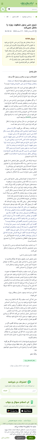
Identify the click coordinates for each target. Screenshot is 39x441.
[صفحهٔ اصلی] (36, 16)
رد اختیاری (20, 437)
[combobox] (23, 9)
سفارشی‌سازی (5, 438)
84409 (28, 117)
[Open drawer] (2, 3)
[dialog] (19, 433)
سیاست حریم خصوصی (15, 421)
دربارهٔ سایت (27, 421)
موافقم (31, 437)
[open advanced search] (9, 9)
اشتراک (5, 391)
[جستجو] (3, 9)
